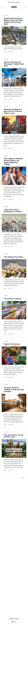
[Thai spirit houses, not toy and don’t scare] (14, 448)
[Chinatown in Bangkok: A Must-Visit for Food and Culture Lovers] (14, 124)
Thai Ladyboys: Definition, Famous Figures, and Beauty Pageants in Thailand (13, 161)
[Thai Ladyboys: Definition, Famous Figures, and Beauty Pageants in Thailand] (14, 176)
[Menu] (25, 7)
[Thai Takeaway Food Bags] (14, 268)
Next (23, 478)
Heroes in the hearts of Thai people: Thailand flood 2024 (14, 64)
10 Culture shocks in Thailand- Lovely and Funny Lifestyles (14, 389)
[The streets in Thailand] (14, 310)
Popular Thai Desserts (12, 344)
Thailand (6, 15)
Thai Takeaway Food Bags (13, 257)
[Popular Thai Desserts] (14, 355)
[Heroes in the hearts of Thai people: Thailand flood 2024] (14, 77)
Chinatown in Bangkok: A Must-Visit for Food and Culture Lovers (13, 111)
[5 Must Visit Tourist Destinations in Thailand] (14, 223)
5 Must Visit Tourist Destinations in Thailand (13, 211)
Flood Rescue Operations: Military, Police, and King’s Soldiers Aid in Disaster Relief (13, 21)
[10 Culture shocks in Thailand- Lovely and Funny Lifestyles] (14, 403)
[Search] (2, 7)
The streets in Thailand (12, 299)
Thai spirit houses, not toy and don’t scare (13, 436)
